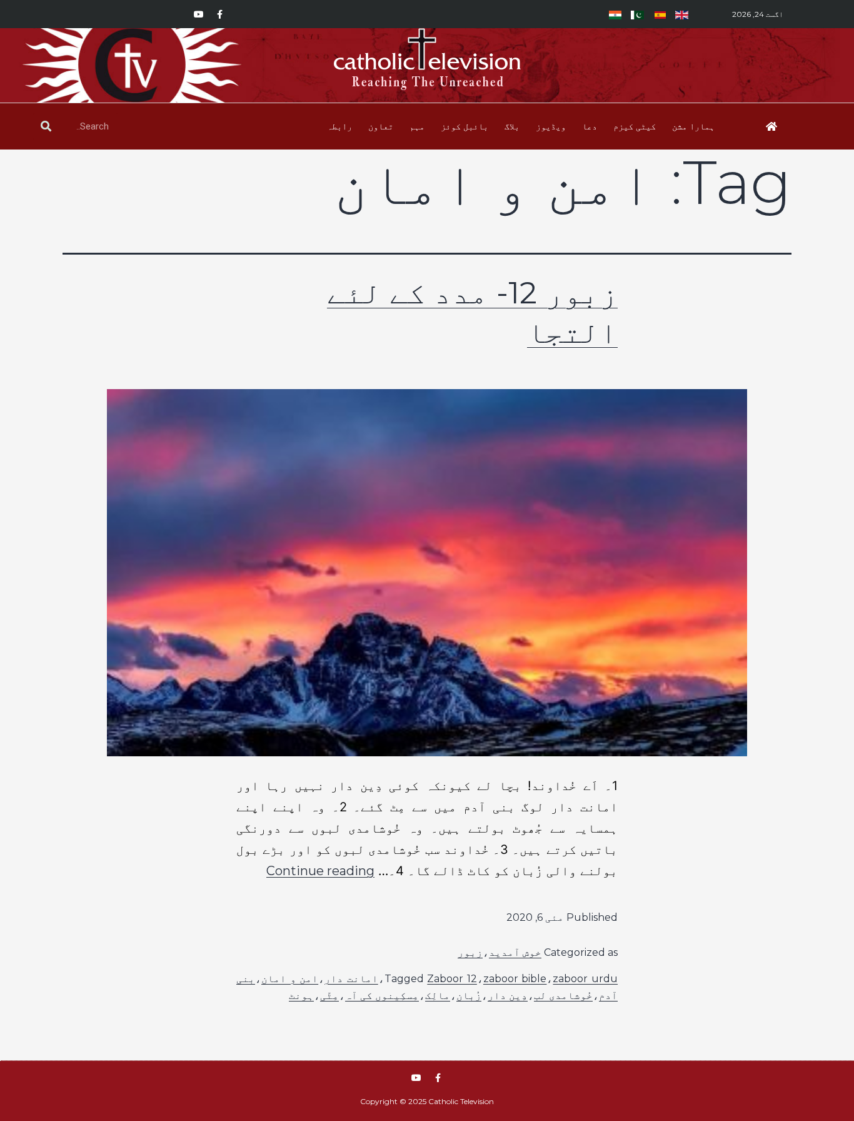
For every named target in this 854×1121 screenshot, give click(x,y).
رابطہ (339, 126)
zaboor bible (515, 979)
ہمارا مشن (693, 126)
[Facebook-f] (220, 14)
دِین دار (508, 996)
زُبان (468, 996)
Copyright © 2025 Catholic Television (427, 1101)
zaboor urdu (585, 979)
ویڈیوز (551, 126)
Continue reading (320, 870)
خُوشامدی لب (563, 996)
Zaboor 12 (452, 979)
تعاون (380, 126)
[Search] (46, 126)
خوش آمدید (515, 952)
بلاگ (512, 126)
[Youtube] (198, 14)
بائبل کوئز (464, 126)
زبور (470, 952)
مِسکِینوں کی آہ (382, 996)
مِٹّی (329, 996)
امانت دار (351, 979)
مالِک (437, 996)
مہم (416, 126)
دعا (589, 126)
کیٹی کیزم (634, 126)
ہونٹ (301, 996)
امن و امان (289, 979)
